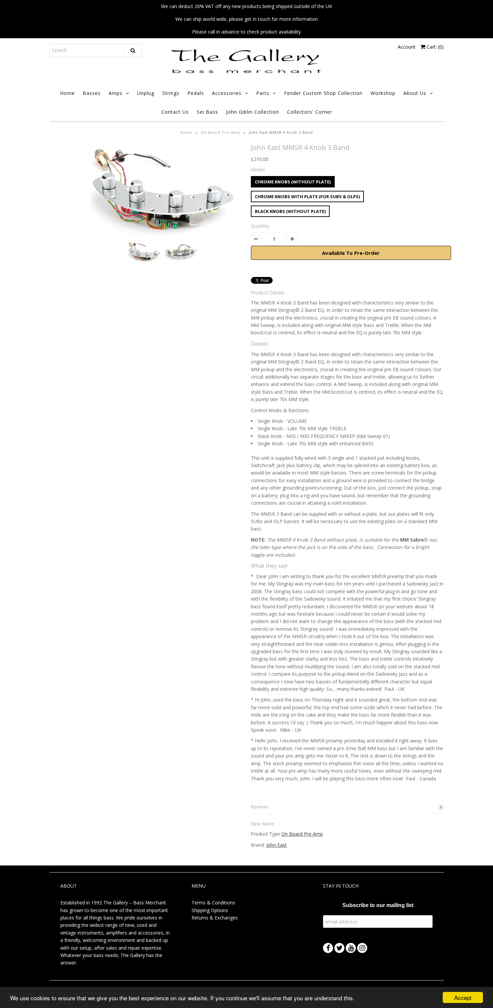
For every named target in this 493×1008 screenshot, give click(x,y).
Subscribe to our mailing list (378, 905)
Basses (92, 93)
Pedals (195, 93)
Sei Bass (207, 112)
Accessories (226, 93)
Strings (170, 93)
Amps (115, 93)
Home (67, 93)
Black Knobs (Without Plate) (290, 211)
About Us (414, 93)
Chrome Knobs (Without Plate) (293, 182)
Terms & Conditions (213, 902)
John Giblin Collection (252, 112)
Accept (463, 997)
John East (276, 845)
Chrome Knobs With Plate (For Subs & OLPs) (307, 196)
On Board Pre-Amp (220, 132)
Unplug (145, 93)
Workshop (383, 93)
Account (407, 47)
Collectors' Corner (309, 112)
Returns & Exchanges (214, 917)
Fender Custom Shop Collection (323, 93)
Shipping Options (209, 910)
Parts (262, 93)
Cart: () (434, 47)
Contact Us (175, 112)
